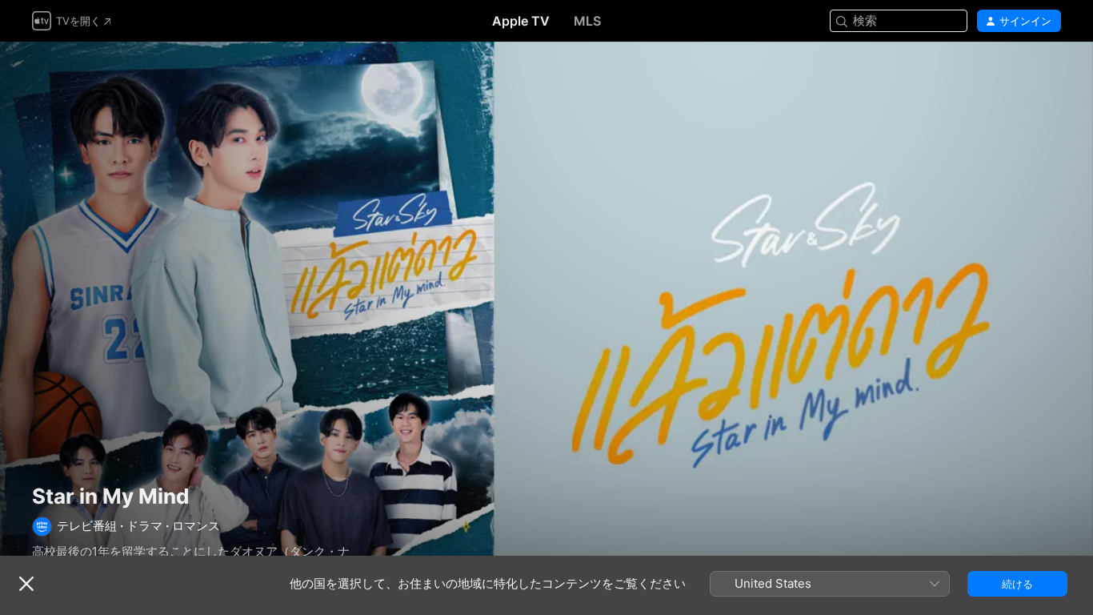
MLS (587, 21)
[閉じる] (26, 584)
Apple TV (521, 21)
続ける (1017, 583)
